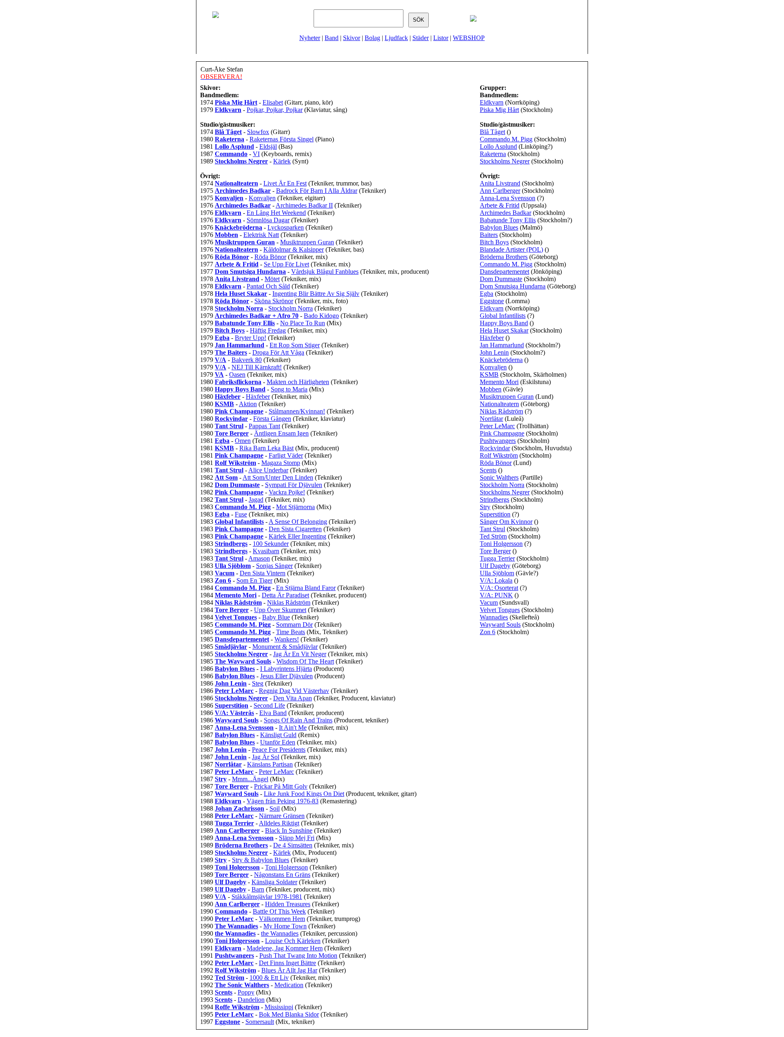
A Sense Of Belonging (298, 521)
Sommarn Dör (294, 624)
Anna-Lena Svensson (507, 197)
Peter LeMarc (276, 771)
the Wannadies (279, 933)
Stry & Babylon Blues (260, 859)
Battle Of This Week (279, 911)
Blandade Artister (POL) (511, 249)
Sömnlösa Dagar (268, 220)
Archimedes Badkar (505, 212)
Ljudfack (396, 37)
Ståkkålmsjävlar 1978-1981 (267, 896)
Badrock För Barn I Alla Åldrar (316, 190)
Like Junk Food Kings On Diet (304, 793)
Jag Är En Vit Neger (299, 653)
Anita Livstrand (500, 183)
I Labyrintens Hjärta (286, 668)
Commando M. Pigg (506, 139)
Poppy (246, 992)
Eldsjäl (268, 146)
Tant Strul (492, 528)
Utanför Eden (277, 742)
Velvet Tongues (500, 609)
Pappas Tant (264, 425)
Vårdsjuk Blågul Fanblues (325, 271)
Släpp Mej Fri (296, 837)
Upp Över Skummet (280, 609)
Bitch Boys (494, 242)
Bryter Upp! (250, 337)
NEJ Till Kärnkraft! (257, 367)
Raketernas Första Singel (281, 139)
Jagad (256, 499)
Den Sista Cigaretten (295, 528)
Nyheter (309, 37)
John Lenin (494, 352)
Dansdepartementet (504, 271)
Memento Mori (499, 381)
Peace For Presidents (278, 749)
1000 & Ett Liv (269, 977)
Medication (288, 984)
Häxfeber (258, 396)
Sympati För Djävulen (293, 484)
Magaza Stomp (280, 462)
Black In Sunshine (288, 830)
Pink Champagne (502, 433)
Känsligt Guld (278, 734)
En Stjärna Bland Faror (306, 587)
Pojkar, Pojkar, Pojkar (275, 109)
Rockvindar (495, 448)
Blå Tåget (492, 131)
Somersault (259, 1021)
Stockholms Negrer (505, 161)
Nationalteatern (499, 403)
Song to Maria (289, 389)
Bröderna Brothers (504, 256)
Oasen (237, 374)
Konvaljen (262, 197)
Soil (275, 808)
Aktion (248, 403)
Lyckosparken (285, 227)
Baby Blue (276, 617)
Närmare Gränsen (282, 815)
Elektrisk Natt (261, 234)
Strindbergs (494, 499)
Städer (420, 37)
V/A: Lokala (496, 580)
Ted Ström (493, 536)
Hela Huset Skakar (504, 330)
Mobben (490, 389)
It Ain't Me (293, 727)
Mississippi (279, 1006)
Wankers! (286, 639)
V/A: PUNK (496, 595)
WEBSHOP (469, 37)
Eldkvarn (491, 102)
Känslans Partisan (270, 764)
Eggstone (492, 300)
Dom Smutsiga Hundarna (513, 286)
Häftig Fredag (268, 330)
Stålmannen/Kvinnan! (297, 411)
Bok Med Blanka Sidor (289, 1014)
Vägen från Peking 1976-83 (282, 801)
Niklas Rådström (288, 602)
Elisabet (273, 102)
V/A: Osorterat (499, 587)
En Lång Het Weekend (276, 212)
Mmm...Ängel (250, 779)
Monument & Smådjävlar (285, 646)
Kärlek (282, 161)
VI (256, 153)
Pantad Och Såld (268, 286)
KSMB (489, 374)
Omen (243, 440)
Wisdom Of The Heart (305, 661)
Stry (485, 506)
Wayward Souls (500, 624)
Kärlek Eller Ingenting (297, 536)
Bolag (372, 37)
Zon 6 (487, 631)
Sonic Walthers (499, 477)
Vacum (489, 602)
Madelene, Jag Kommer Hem (285, 948)
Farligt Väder (286, 455)
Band (332, 37)
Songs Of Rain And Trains (298, 720)
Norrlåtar (491, 418)
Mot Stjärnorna (295, 506)
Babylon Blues (499, 227)
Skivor (351, 37)
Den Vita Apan (292, 698)
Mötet (272, 278)
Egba (486, 293)
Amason (259, 558)
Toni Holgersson (286, 867)
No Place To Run (302, 323)
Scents (488, 470)
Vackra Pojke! (287, 492)
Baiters (489, 234)
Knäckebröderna (501, 359)
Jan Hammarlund (502, 345)
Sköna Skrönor (273, 300)
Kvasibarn (266, 551)
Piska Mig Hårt (499, 109)
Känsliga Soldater (274, 881)
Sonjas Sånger (274, 565)
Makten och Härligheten (298, 381)
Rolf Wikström (499, 455)
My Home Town (285, 926)
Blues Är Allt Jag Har (289, 970)
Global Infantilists (503, 315)
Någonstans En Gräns (282, 874)
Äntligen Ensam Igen (281, 433)
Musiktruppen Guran (307, 242)
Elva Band (273, 712)
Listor (440, 37)
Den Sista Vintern (262, 573)
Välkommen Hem (282, 918)
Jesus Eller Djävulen (286, 676)
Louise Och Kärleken (293, 940)
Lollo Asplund (498, 146)
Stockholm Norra (290, 308)
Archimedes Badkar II (304, 205)
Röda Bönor (270, 256)
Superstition (495, 514)
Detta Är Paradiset (285, 595)
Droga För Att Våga (278, 352)
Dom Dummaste (501, 278)
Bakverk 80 (247, 359)
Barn (258, 889)
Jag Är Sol (265, 756)
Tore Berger (495, 551)
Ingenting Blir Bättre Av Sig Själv (315, 293)
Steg (257, 683)
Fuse (241, 514)
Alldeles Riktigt (279, 823)
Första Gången (272, 418)
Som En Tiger (254, 580)
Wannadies (494, 617)
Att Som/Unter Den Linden (278, 477)
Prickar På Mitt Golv (280, 786)
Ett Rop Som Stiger (295, 345)
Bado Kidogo (321, 315)
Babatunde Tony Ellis (508, 220)
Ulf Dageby (495, 565)
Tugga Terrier (497, 558)
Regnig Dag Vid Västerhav (294, 690)
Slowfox (258, 131)
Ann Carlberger (500, 190)
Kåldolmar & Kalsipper (293, 249)
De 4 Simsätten (292, 845)
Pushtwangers (498, 440)
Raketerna (493, 153)
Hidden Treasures (287, 904)
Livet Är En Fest (285, 183)
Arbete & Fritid (499, 205)
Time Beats (290, 631)
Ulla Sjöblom (497, 573)
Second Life (269, 705)
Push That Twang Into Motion (298, 955)
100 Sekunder (271, 543)
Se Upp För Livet (286, 264)
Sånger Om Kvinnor (506, 521)
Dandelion (251, 999)
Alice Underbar (268, 470)
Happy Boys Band (504, 323)
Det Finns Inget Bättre (287, 962)
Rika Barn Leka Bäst (266, 448)
